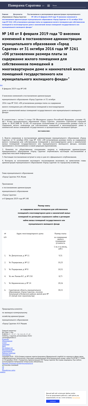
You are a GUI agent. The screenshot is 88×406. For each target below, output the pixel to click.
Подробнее (76, 398)
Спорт (4, 343)
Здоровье (5, 344)
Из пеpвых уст (7, 348)
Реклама (5, 363)
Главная (5, 14)
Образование (7, 341)
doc (1, 85)
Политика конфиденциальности (21, 363)
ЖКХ (4, 346)
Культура (5, 339)
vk (3, 368)
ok (3, 367)
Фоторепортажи (8, 349)
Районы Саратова (8, 353)
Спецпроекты (7, 351)
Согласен (53, 401)
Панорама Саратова (24, 5)
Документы (17, 14)
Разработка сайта (8, 370)
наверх (2, 372)
